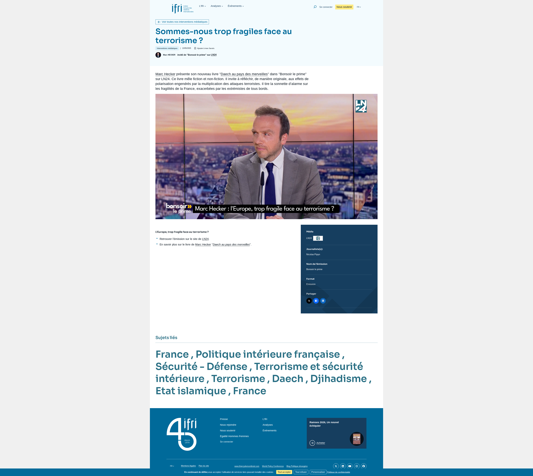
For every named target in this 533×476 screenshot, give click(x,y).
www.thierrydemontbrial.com (246, 466)
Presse (224, 419)
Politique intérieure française (268, 354)
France (172, 354)
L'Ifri (201, 6)
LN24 (214, 55)
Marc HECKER (169, 55)
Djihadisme (338, 379)
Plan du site (204, 466)
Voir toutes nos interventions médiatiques (184, 21)
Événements (235, 6)
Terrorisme (238, 379)
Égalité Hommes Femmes (234, 436)
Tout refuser (301, 472)
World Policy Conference (273, 466)
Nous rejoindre (228, 425)
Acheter (320, 443)
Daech (287, 379)
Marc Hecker (165, 74)
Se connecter (325, 7)
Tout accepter (284, 472)
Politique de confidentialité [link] (338, 472)
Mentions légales (188, 466)
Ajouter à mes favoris (205, 48)
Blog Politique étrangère (297, 466)
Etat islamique (190, 391)
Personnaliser (318, 472)
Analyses (216, 6)
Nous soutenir (344, 7)
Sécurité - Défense (201, 366)
